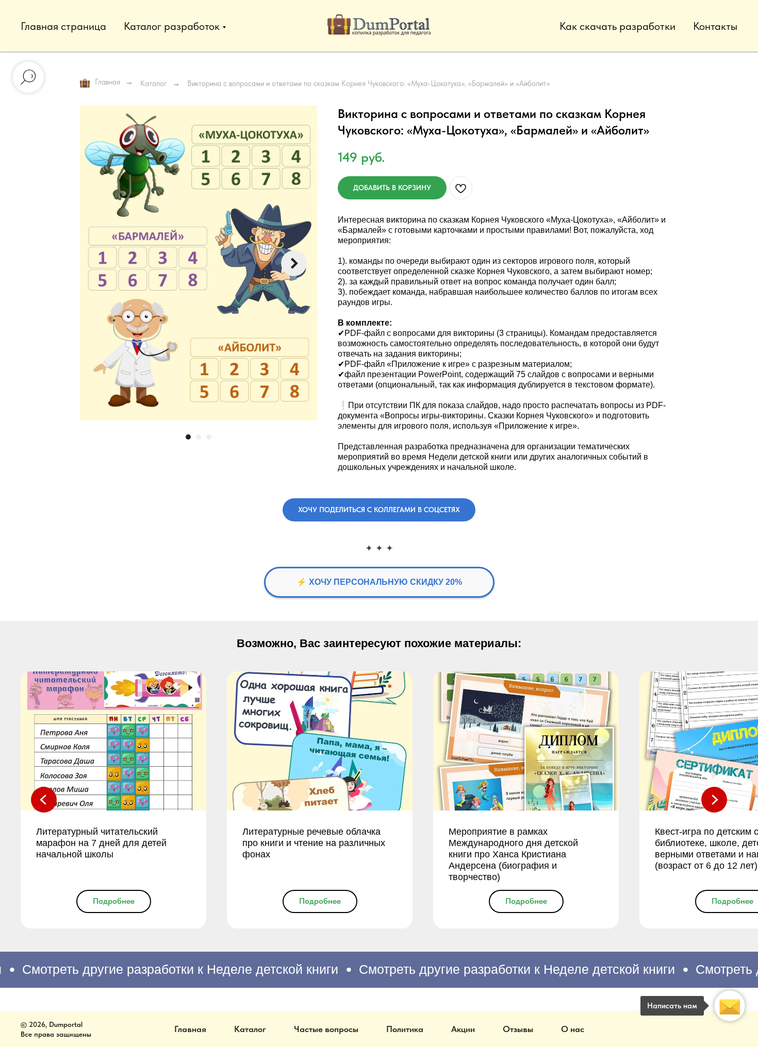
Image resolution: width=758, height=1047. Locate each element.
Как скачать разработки (617, 26)
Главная (107, 82)
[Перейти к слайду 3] (208, 437)
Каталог (153, 83)
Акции (463, 1029)
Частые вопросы (326, 1029)
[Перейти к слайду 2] (198, 437)
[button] (379, 509)
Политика (404, 1029)
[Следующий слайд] (294, 263)
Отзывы (518, 1029)
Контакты (715, 26)
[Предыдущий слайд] (44, 800)
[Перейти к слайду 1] (188, 437)
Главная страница (63, 26)
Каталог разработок (172, 26)
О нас (572, 1029)
